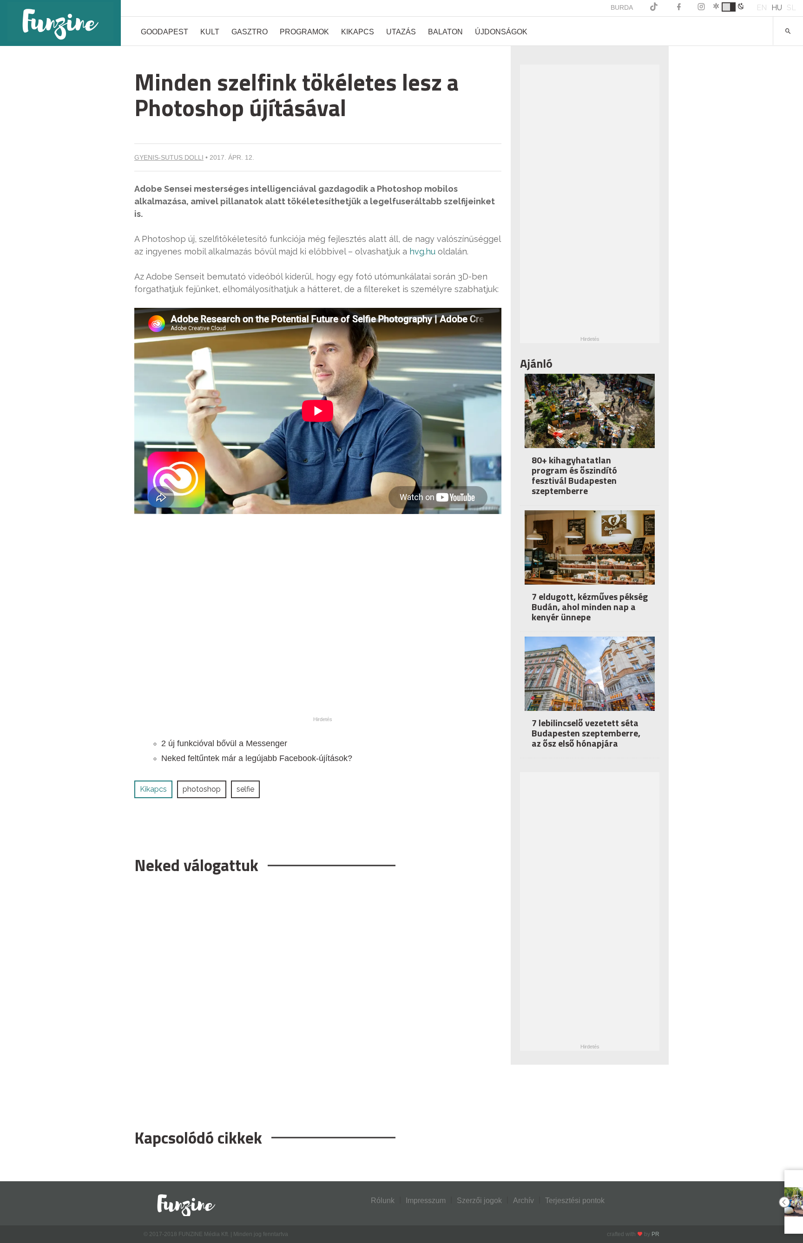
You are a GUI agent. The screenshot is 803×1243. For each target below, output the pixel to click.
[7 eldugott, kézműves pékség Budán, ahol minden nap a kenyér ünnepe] (590, 553)
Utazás (401, 32)
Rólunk (383, 1200)
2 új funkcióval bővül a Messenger (224, 743)
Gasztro (249, 32)
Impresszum (426, 1200)
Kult (209, 32)
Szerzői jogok (479, 1200)
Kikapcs (357, 32)
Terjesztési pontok (575, 1200)
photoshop (202, 789)
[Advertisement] (317, 997)
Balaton (445, 32)
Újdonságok (501, 32)
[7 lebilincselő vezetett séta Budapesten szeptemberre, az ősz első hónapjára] (590, 680)
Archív (523, 1200)
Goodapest (164, 32)
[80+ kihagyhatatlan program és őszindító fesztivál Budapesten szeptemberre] (590, 417)
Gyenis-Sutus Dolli (169, 157)
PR (655, 1234)
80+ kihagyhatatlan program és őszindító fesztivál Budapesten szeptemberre (574, 475)
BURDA (622, 7)
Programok (304, 32)
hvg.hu (421, 251)
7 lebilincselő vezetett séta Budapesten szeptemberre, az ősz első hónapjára (586, 733)
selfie (245, 789)
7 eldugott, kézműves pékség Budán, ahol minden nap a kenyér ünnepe (590, 606)
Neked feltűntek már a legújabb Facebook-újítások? (256, 758)
